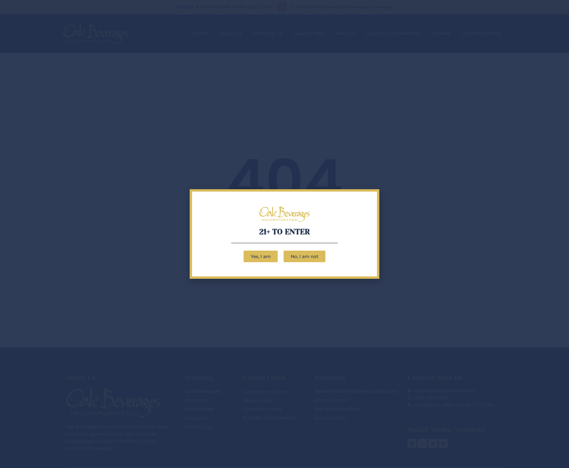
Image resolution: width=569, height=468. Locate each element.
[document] (284, 234)
